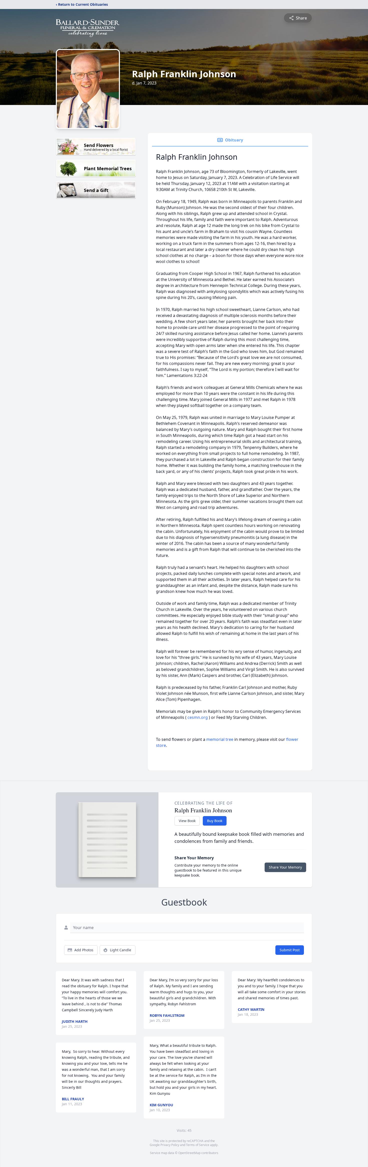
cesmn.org (198, 717)
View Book (187, 820)
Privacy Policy (169, 1145)
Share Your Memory (285, 867)
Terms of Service (197, 1145)
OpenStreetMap (189, 1153)
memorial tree (219, 739)
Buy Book (214, 820)
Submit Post (290, 950)
